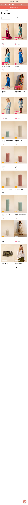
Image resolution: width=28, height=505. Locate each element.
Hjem (2, 10)
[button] (2, 4)
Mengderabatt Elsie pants (14, 7)
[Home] (9, 4)
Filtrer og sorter (24, 21)
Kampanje (6, 10)
